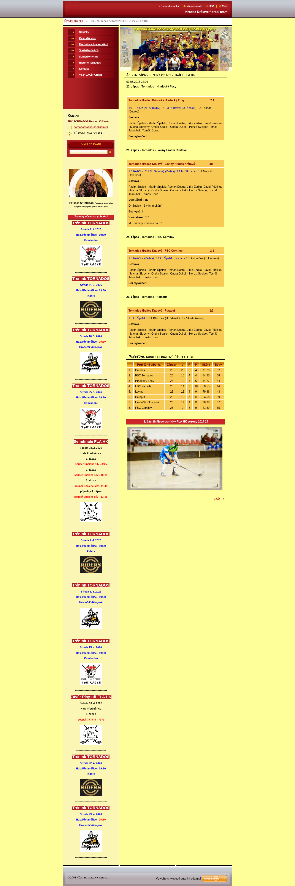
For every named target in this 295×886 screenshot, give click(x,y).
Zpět (217, 499)
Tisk (224, 6)
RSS (211, 6)
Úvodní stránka (170, 6)
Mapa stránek (194, 6)
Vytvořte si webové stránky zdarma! (178, 878)
